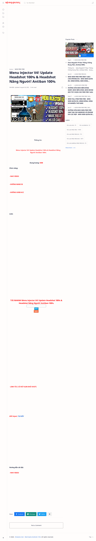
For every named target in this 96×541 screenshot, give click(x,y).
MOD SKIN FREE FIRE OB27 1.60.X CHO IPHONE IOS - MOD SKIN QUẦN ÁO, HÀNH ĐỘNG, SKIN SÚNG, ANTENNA (80, 79)
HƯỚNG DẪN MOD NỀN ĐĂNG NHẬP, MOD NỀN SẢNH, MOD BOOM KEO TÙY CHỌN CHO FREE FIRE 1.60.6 (80, 90)
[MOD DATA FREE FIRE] (81, 85)
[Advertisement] (51, 21)
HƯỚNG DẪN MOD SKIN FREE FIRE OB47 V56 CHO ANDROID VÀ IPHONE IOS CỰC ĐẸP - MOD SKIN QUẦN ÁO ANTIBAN (80, 112)
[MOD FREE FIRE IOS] (80, 74)
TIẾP (36, 311)
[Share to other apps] (49, 514)
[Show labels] (71, 148)
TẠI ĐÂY (21, 416)
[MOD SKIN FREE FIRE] (80, 60)
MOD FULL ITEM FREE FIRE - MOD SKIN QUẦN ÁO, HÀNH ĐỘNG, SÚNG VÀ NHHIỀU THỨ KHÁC (80, 101)
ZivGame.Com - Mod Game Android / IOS (28, 537)
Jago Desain (66, 537)
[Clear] (53, 3)
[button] (92, 2)
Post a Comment (36, 525)
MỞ (36, 309)
